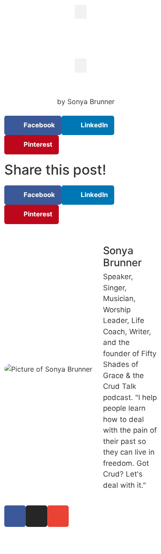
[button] (81, 12)
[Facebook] (15, 516)
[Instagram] (36, 516)
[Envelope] (58, 516)
